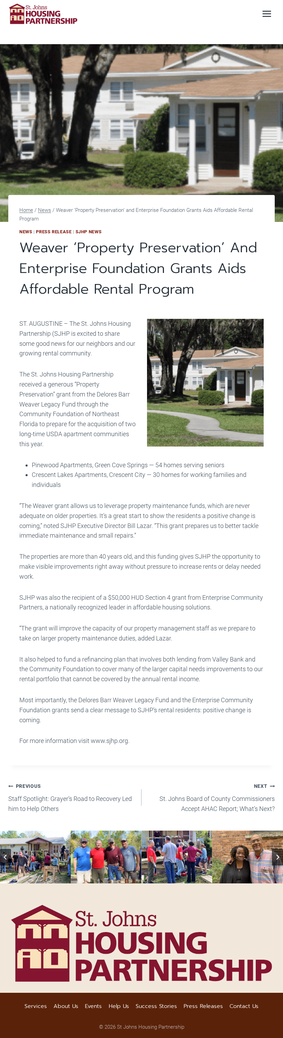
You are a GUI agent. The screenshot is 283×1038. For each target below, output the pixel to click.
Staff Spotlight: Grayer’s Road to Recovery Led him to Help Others (70, 797)
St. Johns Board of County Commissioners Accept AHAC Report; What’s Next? (217, 797)
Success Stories (156, 1006)
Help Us (119, 1006)
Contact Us (244, 1006)
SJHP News (89, 231)
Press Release (53, 231)
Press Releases (203, 1006)
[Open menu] (266, 14)
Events (93, 1006)
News (25, 231)
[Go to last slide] (5, 857)
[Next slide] (277, 857)
